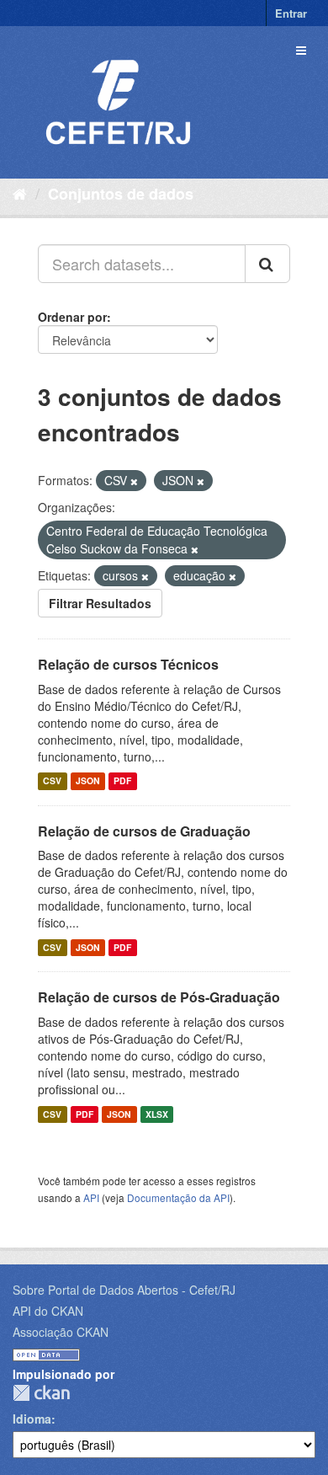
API (91, 1197)
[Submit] (267, 263)
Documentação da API (178, 1197)
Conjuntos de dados (120, 194)
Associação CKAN (60, 1331)
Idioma (32, 1418)
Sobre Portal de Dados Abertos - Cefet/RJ (124, 1289)
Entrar (291, 13)
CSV (52, 781)
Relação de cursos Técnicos (128, 664)
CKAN (41, 1393)
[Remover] (134, 481)
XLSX (156, 1114)
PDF (122, 781)
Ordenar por (72, 316)
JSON (88, 781)
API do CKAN (48, 1310)
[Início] (20, 193)
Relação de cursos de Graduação (144, 831)
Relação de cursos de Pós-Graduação (159, 997)
